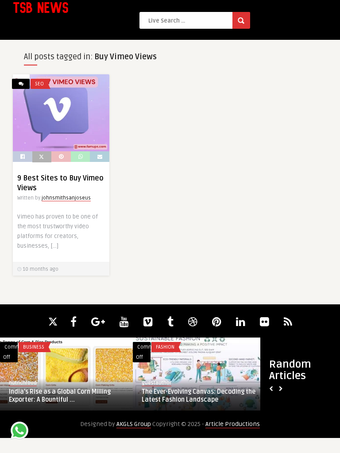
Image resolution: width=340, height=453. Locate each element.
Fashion (165, 347)
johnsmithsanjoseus (66, 198)
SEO (39, 84)
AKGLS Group (133, 424)
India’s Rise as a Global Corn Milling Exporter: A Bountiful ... (60, 395)
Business (33, 347)
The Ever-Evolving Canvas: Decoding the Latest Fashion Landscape (198, 395)
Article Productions (232, 424)
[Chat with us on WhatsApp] (19, 432)
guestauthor (156, 383)
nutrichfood (23, 383)
